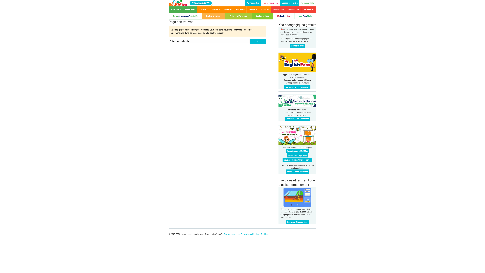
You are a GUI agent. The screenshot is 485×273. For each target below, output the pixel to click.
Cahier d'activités (185, 16)
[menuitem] (253, 3)
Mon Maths (305, 16)
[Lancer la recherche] (258, 41)
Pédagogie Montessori (238, 16)
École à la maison (213, 16)
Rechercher (254, 3)
